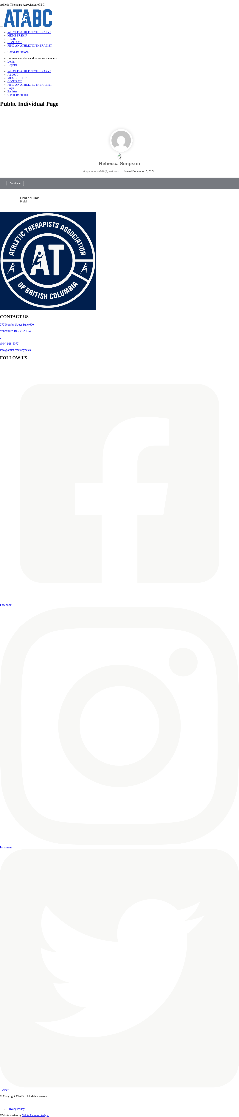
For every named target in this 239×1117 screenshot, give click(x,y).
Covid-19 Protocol (18, 51)
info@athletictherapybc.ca (15, 349)
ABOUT (12, 38)
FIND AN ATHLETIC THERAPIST (29, 45)
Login (11, 61)
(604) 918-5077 (9, 343)
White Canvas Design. (35, 1115)
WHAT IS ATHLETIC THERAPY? (29, 32)
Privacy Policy (16, 1108)
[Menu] (1, 26)
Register (12, 64)
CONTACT (14, 42)
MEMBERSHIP (17, 35)
